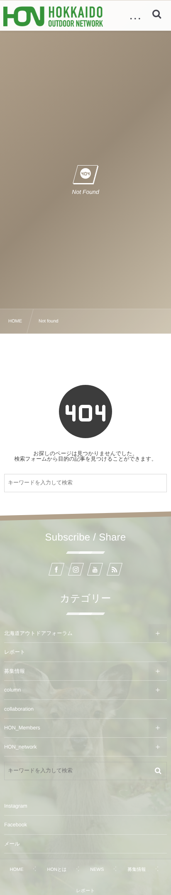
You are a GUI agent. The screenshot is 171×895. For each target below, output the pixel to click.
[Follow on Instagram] (76, 569)
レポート (14, 652)
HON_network (20, 747)
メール (12, 844)
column (12, 690)
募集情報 (14, 671)
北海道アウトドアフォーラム (38, 633)
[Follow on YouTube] (95, 569)
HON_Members (22, 728)
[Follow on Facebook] (56, 569)
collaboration (19, 709)
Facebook (15, 825)
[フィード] (114, 569)
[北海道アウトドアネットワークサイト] (53, 16)
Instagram (15, 806)
